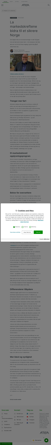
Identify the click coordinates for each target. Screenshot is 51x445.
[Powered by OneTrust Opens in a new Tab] (45, 239)
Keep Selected (27, 232)
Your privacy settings (15, 232)
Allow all (38, 232)
